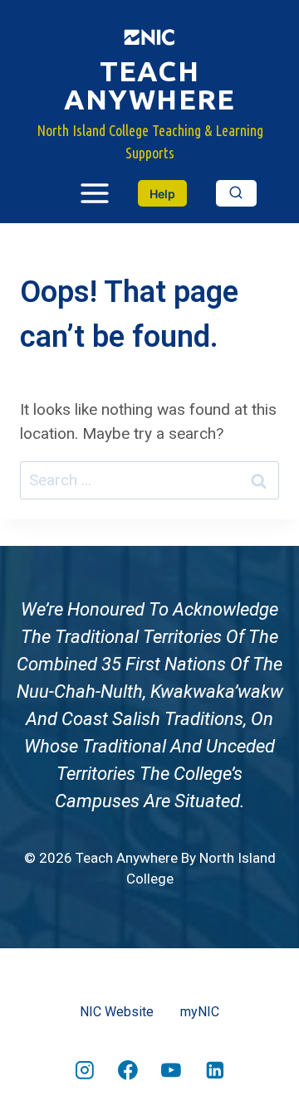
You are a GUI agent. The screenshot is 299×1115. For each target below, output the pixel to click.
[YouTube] (171, 1070)
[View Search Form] (236, 193)
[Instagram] (85, 1070)
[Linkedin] (215, 1070)
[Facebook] (128, 1070)
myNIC (199, 1012)
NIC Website (117, 1012)
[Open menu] (75, 194)
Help (162, 194)
